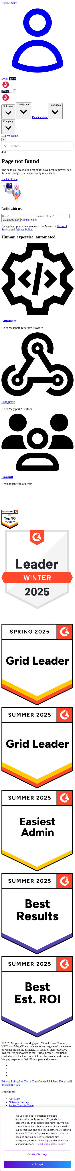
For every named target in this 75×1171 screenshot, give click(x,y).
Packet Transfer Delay (21, 1105)
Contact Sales (9, 3)
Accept (39, 1164)
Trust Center (39, 1081)
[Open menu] (14, 91)
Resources (55, 105)
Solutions (8, 106)
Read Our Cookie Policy (51, 1143)
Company (8, 121)
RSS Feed (52, 1081)
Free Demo (11, 135)
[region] (37, 1139)
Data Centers (40, 117)
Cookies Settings (37, 1154)
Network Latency (19, 1102)
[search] (10, 92)
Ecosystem (23, 104)
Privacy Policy (24, 229)
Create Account (11, 220)
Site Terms (25, 1081)
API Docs (14, 1098)
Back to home (9, 179)
